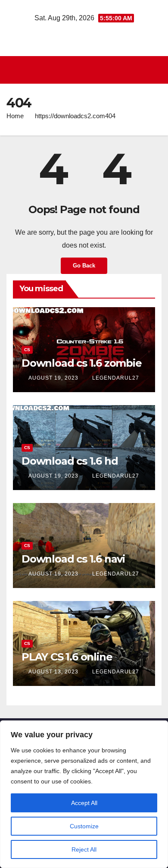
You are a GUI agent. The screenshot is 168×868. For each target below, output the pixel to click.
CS (27, 349)
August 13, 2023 (54, 672)
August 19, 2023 (54, 378)
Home (15, 116)
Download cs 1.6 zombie (82, 363)
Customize (84, 826)
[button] (156, 69)
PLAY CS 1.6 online (67, 657)
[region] (84, 794)
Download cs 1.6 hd (70, 461)
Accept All (84, 802)
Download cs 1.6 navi (73, 559)
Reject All (84, 849)
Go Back (84, 265)
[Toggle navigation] (86, 69)
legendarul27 (115, 378)
